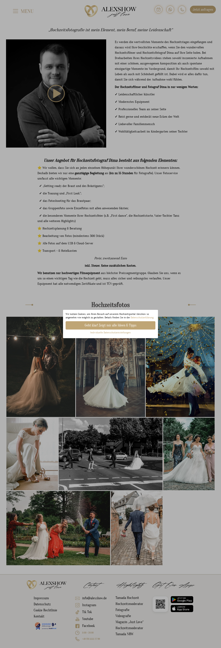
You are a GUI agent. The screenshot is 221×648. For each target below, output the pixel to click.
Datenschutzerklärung (142, 317)
